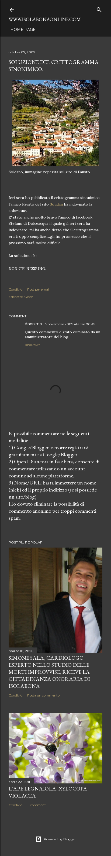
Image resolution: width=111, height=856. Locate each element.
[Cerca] (99, 8)
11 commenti (37, 805)
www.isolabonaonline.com (45, 19)
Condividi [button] (16, 289)
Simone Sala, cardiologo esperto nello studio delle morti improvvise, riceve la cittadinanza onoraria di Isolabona (49, 671)
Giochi (29, 297)
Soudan (56, 204)
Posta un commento (43, 695)
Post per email (38, 289)
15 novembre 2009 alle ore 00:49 (69, 324)
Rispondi (33, 345)
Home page (23, 29)
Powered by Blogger (60, 839)
